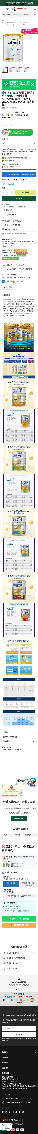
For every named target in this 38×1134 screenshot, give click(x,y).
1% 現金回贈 (20, 84)
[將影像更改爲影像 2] (12, 70)
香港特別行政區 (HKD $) (12, 1120)
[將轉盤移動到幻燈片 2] (18, 989)
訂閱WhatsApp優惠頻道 (10, 258)
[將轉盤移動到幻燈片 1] (16, 989)
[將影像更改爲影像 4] (26, 70)
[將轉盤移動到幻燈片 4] (21, 989)
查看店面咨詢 (8, 210)
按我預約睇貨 (22, 255)
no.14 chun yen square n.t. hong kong (18, 1102)
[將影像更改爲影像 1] (5, 70)
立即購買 (19, 198)
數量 (3, 188)
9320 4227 (16, 909)
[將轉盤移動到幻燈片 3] (19, 989)
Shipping (5, 215)
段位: (5, 139)
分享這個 (8, 287)
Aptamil (8, 108)
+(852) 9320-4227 (11, 1095)
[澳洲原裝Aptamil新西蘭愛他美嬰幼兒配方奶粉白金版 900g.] (19, 46)
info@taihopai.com (11, 1098)
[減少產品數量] (4, 192)
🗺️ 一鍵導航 (11, 883)
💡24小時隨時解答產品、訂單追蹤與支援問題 (19, 174)
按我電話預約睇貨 (22, 253)
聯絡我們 (16, 229)
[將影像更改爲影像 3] (19, 70)
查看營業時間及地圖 (20, 250)
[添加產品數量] (11, 192)
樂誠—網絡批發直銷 (17, 1124)
